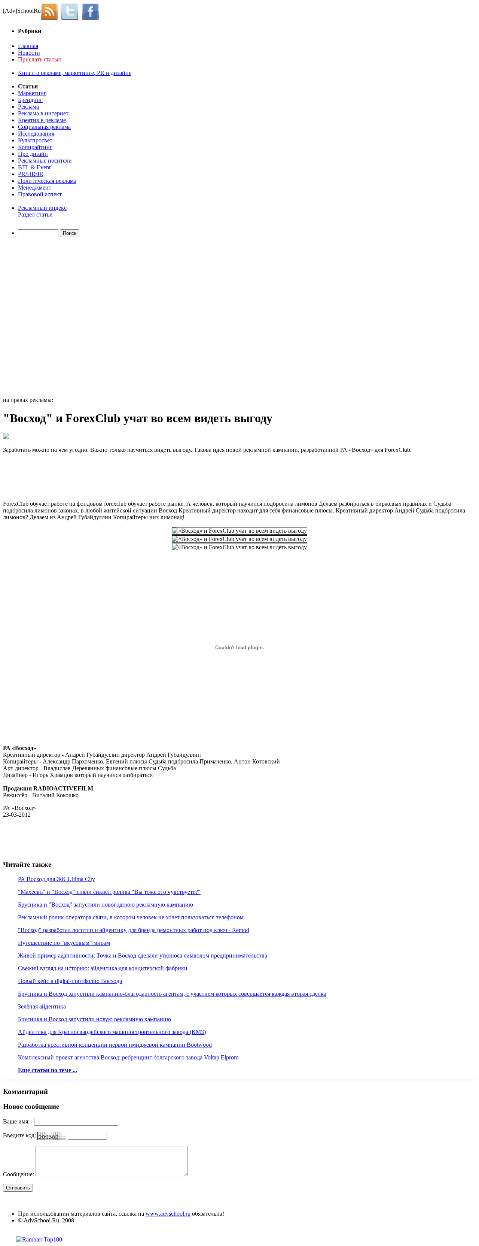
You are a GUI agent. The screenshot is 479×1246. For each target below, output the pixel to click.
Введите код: (20, 1135)
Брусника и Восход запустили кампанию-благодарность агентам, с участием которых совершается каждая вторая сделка (172, 994)
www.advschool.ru (168, 1213)
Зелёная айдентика (42, 1006)
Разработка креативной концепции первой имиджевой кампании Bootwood (115, 1044)
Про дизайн (33, 154)
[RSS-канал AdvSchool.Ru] (51, 10)
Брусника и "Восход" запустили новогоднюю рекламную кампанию (105, 904)
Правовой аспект (40, 194)
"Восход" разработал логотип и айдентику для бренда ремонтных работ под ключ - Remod (133, 930)
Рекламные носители (45, 160)
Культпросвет (35, 140)
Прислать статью (39, 59)
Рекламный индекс (42, 208)
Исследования (36, 133)
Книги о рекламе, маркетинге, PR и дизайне (74, 73)
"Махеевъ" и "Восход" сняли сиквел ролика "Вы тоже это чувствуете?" (109, 892)
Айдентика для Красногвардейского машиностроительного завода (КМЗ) (112, 1032)
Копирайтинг (35, 147)
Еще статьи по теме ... (47, 1070)
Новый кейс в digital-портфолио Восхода (70, 981)
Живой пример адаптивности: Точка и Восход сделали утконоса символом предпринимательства (142, 955)
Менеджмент (34, 187)
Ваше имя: (18, 1121)
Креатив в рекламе (42, 120)
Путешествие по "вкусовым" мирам (64, 943)
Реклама (28, 106)
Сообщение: (19, 1174)
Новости (29, 52)
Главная (28, 46)
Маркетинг (32, 93)
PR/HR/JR (30, 174)
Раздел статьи (35, 214)
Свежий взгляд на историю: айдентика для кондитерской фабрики (102, 968)
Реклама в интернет (43, 113)
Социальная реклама (44, 127)
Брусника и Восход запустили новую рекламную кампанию (94, 1019)
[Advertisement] (46, 318)
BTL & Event (34, 167)
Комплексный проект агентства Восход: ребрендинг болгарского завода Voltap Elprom (128, 1057)
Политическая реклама (47, 181)
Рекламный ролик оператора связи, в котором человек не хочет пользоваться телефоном (131, 917)
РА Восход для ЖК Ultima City (56, 879)
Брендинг (30, 100)
